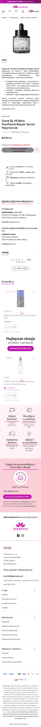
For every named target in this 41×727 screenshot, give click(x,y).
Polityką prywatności (29, 506)
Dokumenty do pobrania (11, 639)
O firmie (5, 595)
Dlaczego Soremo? (9, 599)
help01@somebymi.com (10, 222)
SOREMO (4, 17)
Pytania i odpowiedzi (9, 630)
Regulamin (25, 501)
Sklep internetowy (18, 724)
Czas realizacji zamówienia (12, 662)
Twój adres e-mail (10, 491)
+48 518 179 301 (9, 584)
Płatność (5, 653)
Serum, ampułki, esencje (29, 17)
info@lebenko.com (9, 244)
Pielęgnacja (14, 17)
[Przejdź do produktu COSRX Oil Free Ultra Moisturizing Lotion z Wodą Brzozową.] (20, 365)
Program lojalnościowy (10, 626)
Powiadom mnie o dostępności (18, 150)
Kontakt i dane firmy (9, 603)
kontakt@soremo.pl (13, 576)
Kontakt (5, 608)
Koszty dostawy (8, 657)
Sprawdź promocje (20, 348)
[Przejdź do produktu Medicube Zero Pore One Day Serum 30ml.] (20, 298)
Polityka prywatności (9, 635)
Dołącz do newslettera (17, 497)
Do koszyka (9, 327)
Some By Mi (6, 116)
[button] (3, 11)
